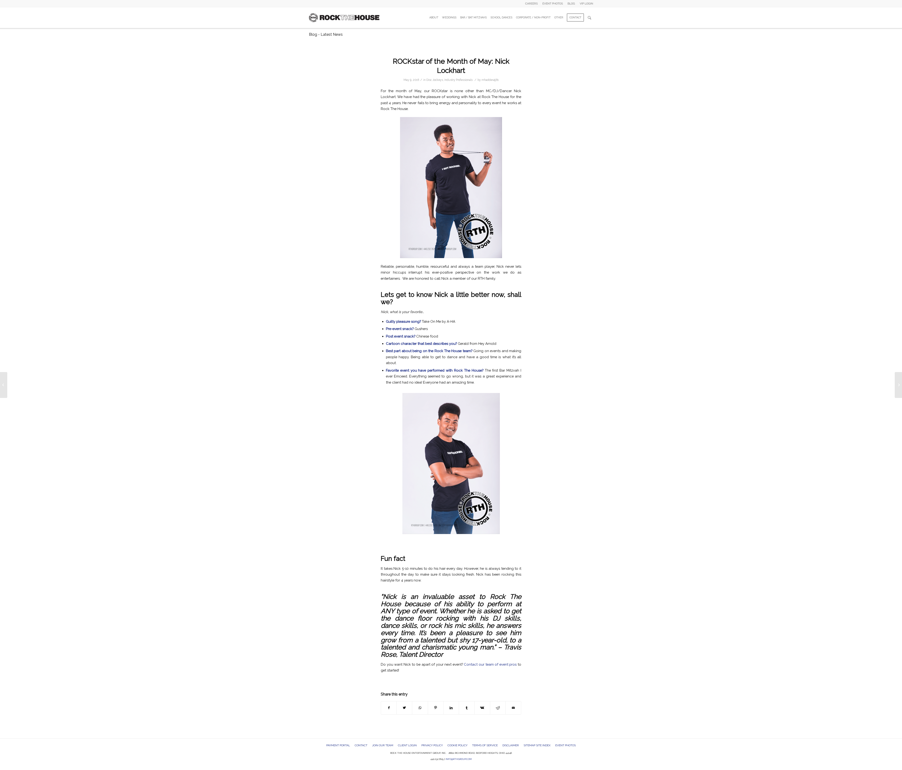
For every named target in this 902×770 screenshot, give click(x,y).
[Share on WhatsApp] (420, 707)
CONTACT (361, 745)
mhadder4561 (490, 80)
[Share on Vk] (482, 707)
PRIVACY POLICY (432, 745)
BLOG (571, 3)
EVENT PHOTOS (552, 3)
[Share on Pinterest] (435, 707)
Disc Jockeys (434, 80)
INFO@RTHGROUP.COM (459, 759)
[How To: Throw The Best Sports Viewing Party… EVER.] (3, 385)
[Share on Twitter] (404, 707)
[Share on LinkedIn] (451, 707)
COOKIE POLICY (457, 745)
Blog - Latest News (326, 34)
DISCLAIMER (510, 745)
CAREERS (531, 3)
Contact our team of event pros (490, 664)
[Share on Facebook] (389, 707)
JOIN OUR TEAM (382, 745)
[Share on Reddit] (497, 707)
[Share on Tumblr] (466, 707)
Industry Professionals (458, 80)
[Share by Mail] (513, 707)
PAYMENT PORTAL (338, 745)
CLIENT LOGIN (407, 745)
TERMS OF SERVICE (485, 745)
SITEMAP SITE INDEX (537, 745)
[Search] (589, 17)
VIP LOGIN (586, 3)
